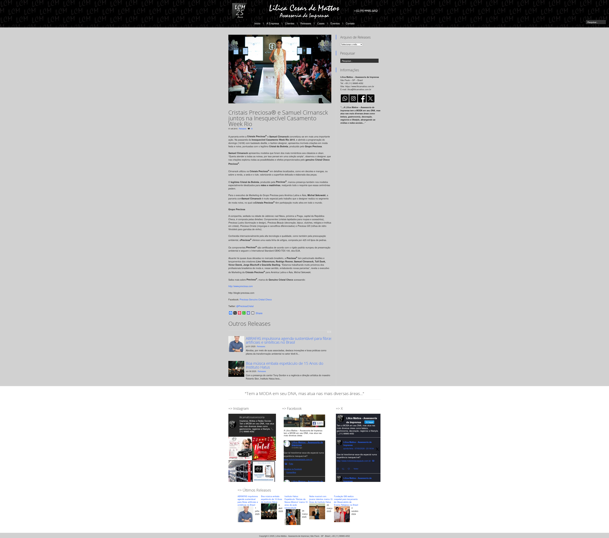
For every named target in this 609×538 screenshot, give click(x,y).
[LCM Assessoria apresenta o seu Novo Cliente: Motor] (264, 472)
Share (259, 313)
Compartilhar (291, 472)
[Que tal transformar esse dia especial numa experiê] (240, 448)
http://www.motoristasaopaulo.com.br (354, 460)
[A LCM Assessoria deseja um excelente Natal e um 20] (264, 448)
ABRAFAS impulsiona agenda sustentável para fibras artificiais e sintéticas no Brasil (289, 340)
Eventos (335, 23)
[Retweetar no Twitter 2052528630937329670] (344, 469)
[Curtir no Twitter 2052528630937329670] (350, 469)
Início (257, 23)
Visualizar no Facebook (293, 469)
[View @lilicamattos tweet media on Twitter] (373, 461)
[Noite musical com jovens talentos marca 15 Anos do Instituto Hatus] (317, 511)
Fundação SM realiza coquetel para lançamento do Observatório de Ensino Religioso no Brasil (346, 500)
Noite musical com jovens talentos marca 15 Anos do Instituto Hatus (320, 499)
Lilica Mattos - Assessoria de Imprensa (307, 444)
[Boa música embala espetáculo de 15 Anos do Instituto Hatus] (269, 511)
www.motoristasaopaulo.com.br (298, 459)
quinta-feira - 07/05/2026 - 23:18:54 (358, 448)
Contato (350, 23)
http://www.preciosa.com (240, 286)
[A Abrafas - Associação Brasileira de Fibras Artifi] (240, 472)
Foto (291, 463)
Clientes (289, 23)
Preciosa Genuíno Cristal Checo (256, 299)
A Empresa (272, 23)
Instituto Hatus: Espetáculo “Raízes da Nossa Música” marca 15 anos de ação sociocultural (296, 502)
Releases (305, 23)
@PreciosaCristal (245, 306)
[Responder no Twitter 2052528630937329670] (338, 469)
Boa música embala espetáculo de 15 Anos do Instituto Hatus (284, 365)
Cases (320, 23)
